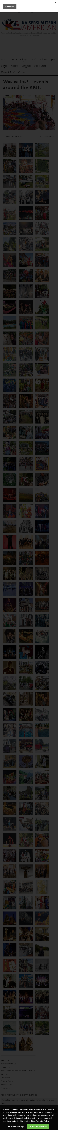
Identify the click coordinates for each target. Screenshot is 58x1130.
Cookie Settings (16, 1126)
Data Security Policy (40, 1121)
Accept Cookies (39, 1126)
